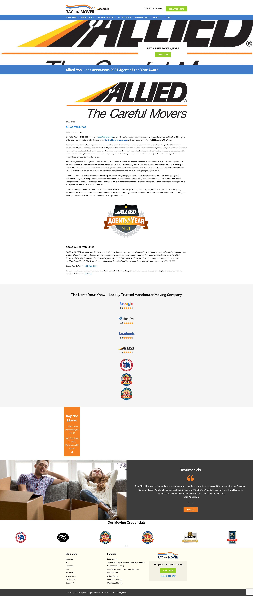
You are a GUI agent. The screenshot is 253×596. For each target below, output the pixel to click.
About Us (69, 559)
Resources (70, 572)
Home (68, 17)
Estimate (156, 17)
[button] (125, 546)
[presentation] (188, 502)
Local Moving (112, 559)
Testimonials (71, 579)
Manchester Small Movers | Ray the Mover (123, 569)
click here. (89, 274)
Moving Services (87, 17)
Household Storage (114, 579)
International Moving (115, 566)
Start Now (163, 55)
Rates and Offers (142, 17)
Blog (67, 562)
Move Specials (112, 572)
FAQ (67, 569)
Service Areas (71, 576)
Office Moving (112, 576)
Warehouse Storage (114, 583)
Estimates (70, 566)
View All (190, 509)
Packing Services (125, 17)
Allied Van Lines (91, 266)
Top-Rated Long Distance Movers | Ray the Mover (126, 562)
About (75, 17)
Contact (167, 17)
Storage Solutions (106, 17)
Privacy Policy (122, 592)
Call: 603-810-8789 (153, 8)
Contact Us (70, 583)
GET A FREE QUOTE (176, 9)
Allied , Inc (105, 137)
